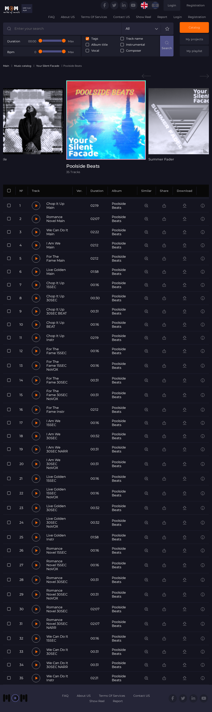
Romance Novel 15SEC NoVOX (56, 565)
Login (172, 5)
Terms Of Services (94, 17)
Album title (99, 44)
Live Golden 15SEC (56, 479)
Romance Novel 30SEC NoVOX (56, 594)
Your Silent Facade (47, 65)
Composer (133, 50)
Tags (94, 38)
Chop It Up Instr (55, 338)
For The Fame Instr (55, 410)
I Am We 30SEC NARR (57, 449)
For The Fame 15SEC (56, 351)
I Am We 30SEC (53, 436)
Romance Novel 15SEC (56, 550)
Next (204, 76)
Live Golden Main (56, 272)
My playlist (194, 51)
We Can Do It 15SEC (57, 638)
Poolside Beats (119, 206)
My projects (194, 39)
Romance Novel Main (55, 219)
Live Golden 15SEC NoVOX (56, 493)
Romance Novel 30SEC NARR (56, 624)
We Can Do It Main (57, 232)
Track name (134, 38)
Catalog (194, 27)
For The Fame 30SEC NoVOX (56, 395)
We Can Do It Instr (57, 678)
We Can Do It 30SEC (57, 652)
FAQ (51, 17)
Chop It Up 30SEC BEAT (56, 311)
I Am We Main (53, 245)
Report (162, 17)
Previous (146, 76)
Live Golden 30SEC (56, 508)
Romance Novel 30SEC (56, 580)
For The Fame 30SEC (56, 380)
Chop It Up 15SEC (55, 285)
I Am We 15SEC (53, 423)
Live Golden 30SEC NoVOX (56, 522)
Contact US (121, 17)
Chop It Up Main (55, 206)
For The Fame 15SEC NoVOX (56, 365)
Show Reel (143, 17)
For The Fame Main (55, 258)
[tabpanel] (106, 127)
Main (6, 65)
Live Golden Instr (56, 537)
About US (68, 17)
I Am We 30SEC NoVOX (53, 464)
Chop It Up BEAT (55, 325)
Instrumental (135, 44)
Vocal (95, 50)
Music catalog (22, 65)
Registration (196, 5)
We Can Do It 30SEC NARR (57, 665)
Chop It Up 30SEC (55, 298)
